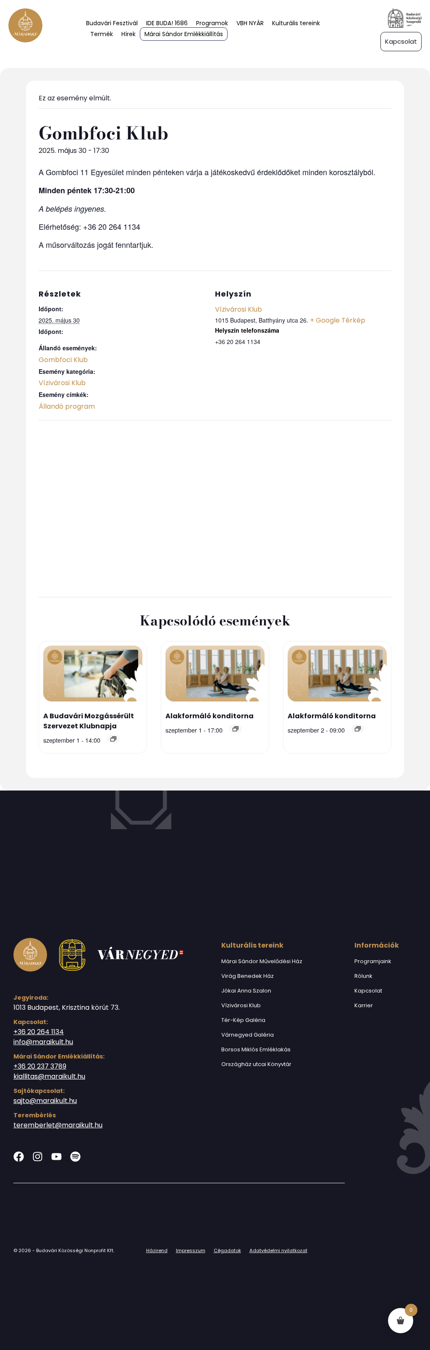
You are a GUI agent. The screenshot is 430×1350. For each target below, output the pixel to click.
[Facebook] (18, 1156)
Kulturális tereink (296, 23)
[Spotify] (75, 1156)
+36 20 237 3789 (39, 1066)
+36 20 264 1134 (38, 1032)
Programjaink (372, 961)
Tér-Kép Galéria (243, 1020)
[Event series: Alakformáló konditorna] (236, 728)
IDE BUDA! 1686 (167, 23)
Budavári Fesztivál (112, 23)
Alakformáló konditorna (209, 716)
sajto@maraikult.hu (45, 1101)
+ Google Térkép (337, 320)
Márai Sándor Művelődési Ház (261, 961)
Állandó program (67, 406)
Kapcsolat (368, 991)
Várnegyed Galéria (247, 1035)
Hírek (128, 34)
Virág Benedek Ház (247, 976)
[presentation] (92, 675)
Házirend (157, 1250)
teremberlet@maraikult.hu (57, 1125)
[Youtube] (56, 1156)
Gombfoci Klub (63, 360)
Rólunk (363, 976)
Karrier (363, 1005)
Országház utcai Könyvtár (256, 1064)
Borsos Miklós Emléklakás (256, 1049)
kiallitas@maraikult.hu (49, 1076)
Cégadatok (227, 1250)
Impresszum (190, 1250)
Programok (212, 23)
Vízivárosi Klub (62, 383)
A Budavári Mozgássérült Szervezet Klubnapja (88, 721)
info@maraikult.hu (43, 1042)
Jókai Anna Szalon (246, 991)
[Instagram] (37, 1156)
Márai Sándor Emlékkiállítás (183, 34)
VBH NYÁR (250, 23)
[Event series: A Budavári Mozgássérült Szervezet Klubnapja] (113, 738)
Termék (101, 34)
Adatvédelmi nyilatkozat (278, 1250)
